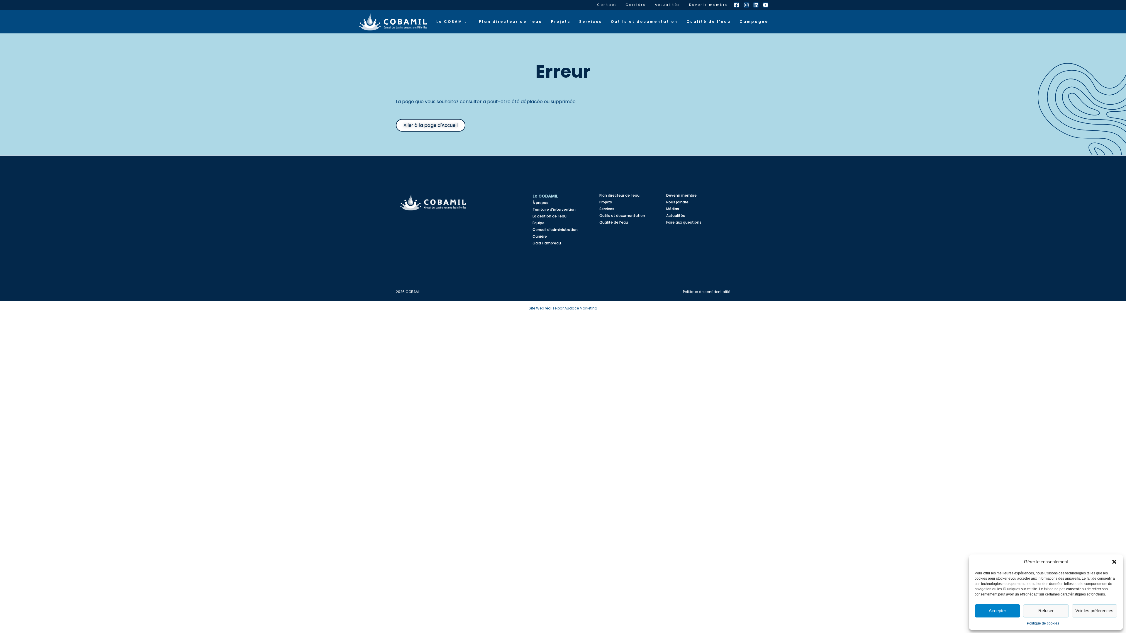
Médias (672, 208)
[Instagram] (746, 5)
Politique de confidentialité (706, 291)
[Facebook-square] (736, 5)
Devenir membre (708, 4)
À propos (540, 202)
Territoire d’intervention (554, 209)
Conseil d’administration (555, 229)
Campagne (754, 21)
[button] (1114, 562)
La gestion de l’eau (550, 216)
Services (590, 21)
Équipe (539, 222)
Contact (607, 4)
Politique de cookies (1043, 623)
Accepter (997, 610)
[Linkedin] (756, 5)
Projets (560, 21)
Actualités (667, 4)
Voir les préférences (1094, 610)
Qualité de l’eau (708, 21)
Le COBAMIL (451, 21)
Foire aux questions (683, 222)
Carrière (635, 4)
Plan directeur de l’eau (510, 21)
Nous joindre (677, 202)
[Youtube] (765, 5)
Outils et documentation (644, 21)
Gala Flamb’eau (547, 243)
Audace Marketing (580, 308)
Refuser (1046, 610)
